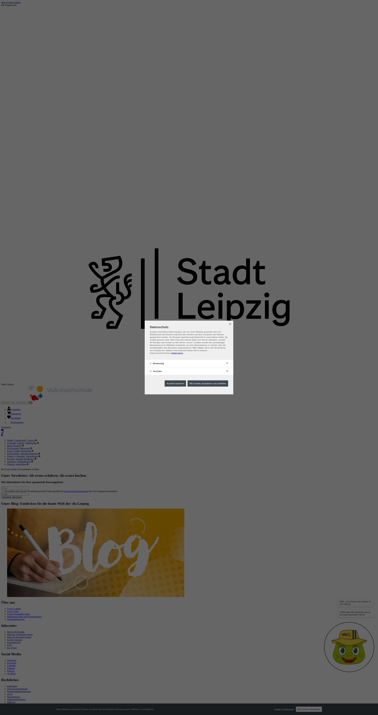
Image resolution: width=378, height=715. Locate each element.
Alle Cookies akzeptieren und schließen (207, 383)
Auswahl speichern (175, 383)
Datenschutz (177, 353)
